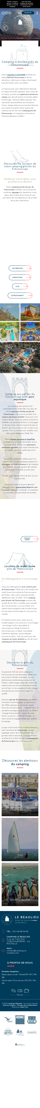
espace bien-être (23, 487)
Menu (4, 29)
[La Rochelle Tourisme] (20, 1032)
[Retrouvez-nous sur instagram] (6, 13)
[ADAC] (20, 1020)
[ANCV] (8, 1020)
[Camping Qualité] (8, 1032)
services (15, 192)
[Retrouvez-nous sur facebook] (3, 13)
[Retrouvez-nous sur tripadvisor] (9, 13)
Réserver (28, 13)
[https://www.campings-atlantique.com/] (20, 1044)
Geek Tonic (24, 1007)
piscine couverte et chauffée (22, 439)
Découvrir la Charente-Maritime (23, 38)
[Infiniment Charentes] (32, 1032)
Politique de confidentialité (27, 1005)
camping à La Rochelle (16, 75)
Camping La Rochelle (7, 38)
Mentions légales (9, 1005)
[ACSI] (32, 1020)
